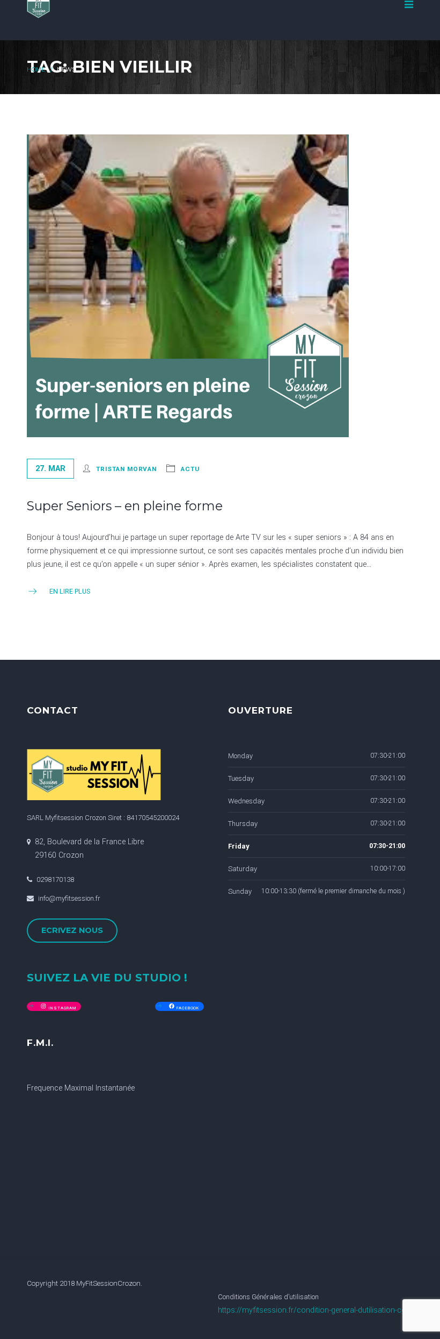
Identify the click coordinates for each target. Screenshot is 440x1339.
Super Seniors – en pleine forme (125, 506)
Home (36, 69)
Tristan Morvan (126, 469)
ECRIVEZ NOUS (72, 930)
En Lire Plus (69, 591)
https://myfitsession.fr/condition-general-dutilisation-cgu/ (315, 1310)
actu (190, 469)
